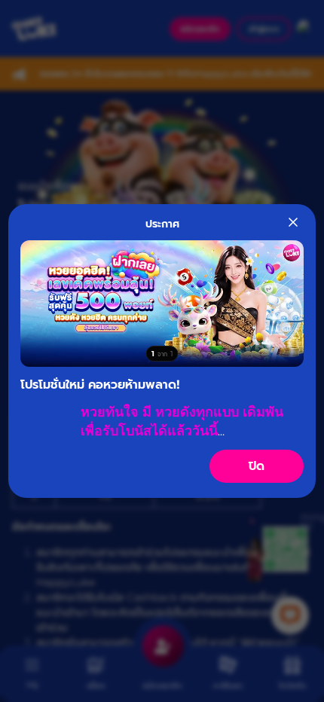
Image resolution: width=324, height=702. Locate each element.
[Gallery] (162, 303)
